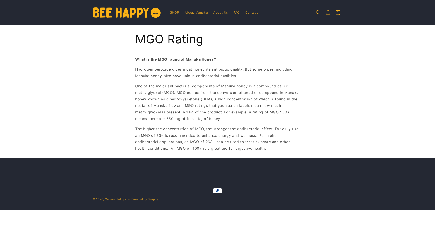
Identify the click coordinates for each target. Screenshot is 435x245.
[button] (318, 12)
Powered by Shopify (144, 199)
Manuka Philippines (118, 199)
